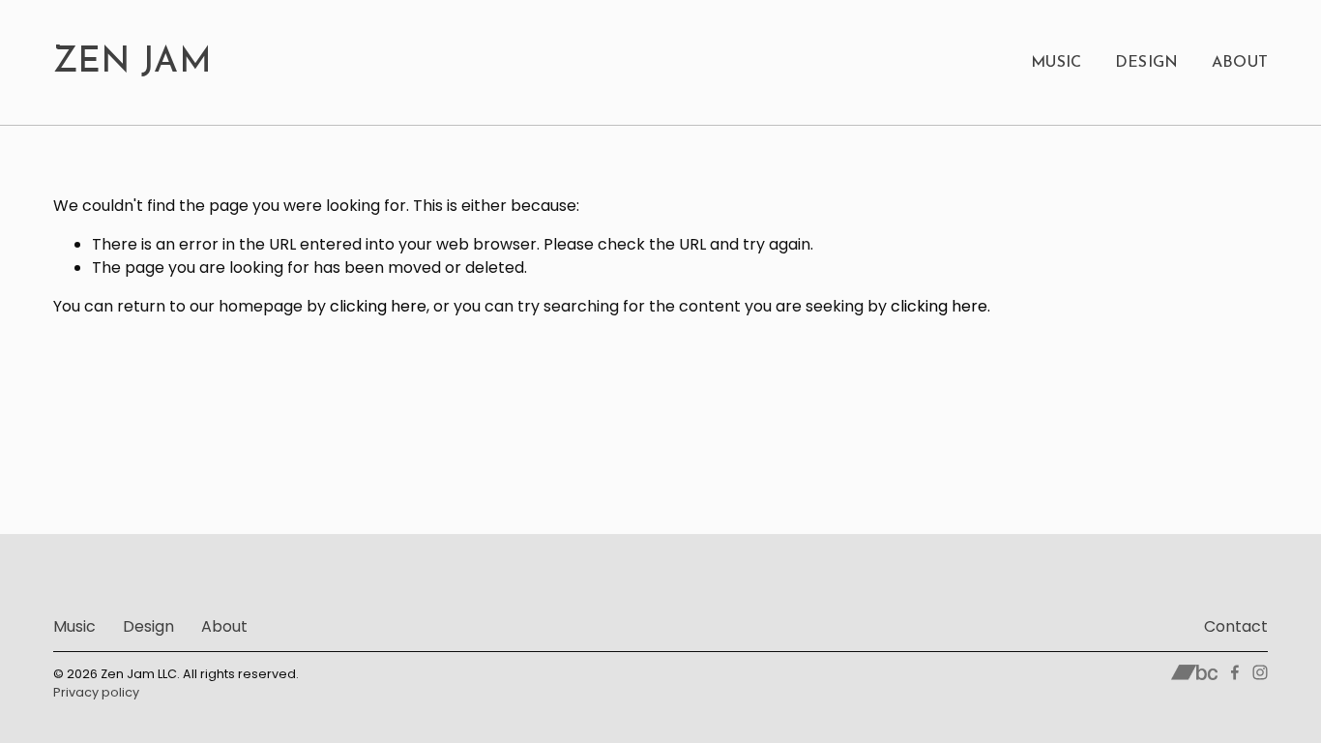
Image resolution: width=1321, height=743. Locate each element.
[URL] (1194, 672)
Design (1147, 63)
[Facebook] (1235, 672)
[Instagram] (1260, 672)
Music (1056, 63)
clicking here (378, 306)
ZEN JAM (133, 62)
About (1240, 63)
